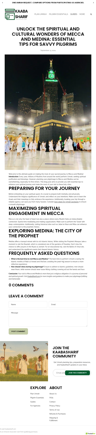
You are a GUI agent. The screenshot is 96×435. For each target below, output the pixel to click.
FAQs (51, 398)
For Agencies (35, 406)
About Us (53, 394)
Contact (52, 402)
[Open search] (91, 14)
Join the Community (77, 373)
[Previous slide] (2, 2)
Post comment (18, 331)
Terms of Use (54, 410)
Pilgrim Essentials (37, 398)
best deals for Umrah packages (66, 202)
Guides (33, 402)
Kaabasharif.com (10, 429)
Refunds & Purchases (57, 414)
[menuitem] (82, 14)
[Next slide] (93, 2)
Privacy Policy (54, 406)
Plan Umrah (34, 394)
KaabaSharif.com (34, 276)
